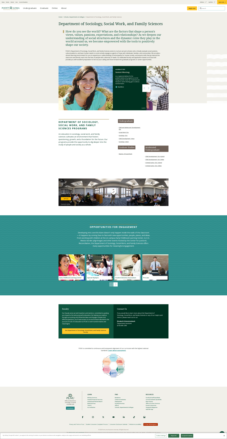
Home (60, 17)
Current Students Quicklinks (153, 399)
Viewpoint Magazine (151, 407)
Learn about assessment (117, 350)
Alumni (12, 2)
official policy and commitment (76, 432)
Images (144, 417)
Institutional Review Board (94, 401)
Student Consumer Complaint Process (97, 424)
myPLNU (211, 2)
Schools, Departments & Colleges (74, 17)
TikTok (134, 417)
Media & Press (91, 403)
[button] (144, 88)
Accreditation (91, 407)
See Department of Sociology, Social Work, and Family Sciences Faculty (85, 331)
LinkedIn (123, 417)
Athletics (202, 2)
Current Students (23, 2)
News (3, 2)
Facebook (82, 417)
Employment (118, 401)
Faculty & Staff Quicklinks (153, 397)
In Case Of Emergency (150, 424)
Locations (70, 408)
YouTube (113, 417)
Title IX (89, 405)
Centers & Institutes (120, 399)
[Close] (224, 436)
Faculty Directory (119, 403)
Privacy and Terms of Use (76, 424)
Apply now (192, 8)
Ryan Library (149, 401)
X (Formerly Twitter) (103, 417)
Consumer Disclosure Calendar (118, 424)
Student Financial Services (94, 399)
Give (16, 2)
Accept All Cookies (187, 435)
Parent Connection (151, 405)
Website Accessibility (135, 424)
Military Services (92, 397)
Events (7, 2)
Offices (117, 405)
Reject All (173, 435)
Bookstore (118, 397)
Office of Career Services (153, 403)
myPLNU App (149, 409)
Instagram (92, 417)
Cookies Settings (161, 435)
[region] (113, 436)
